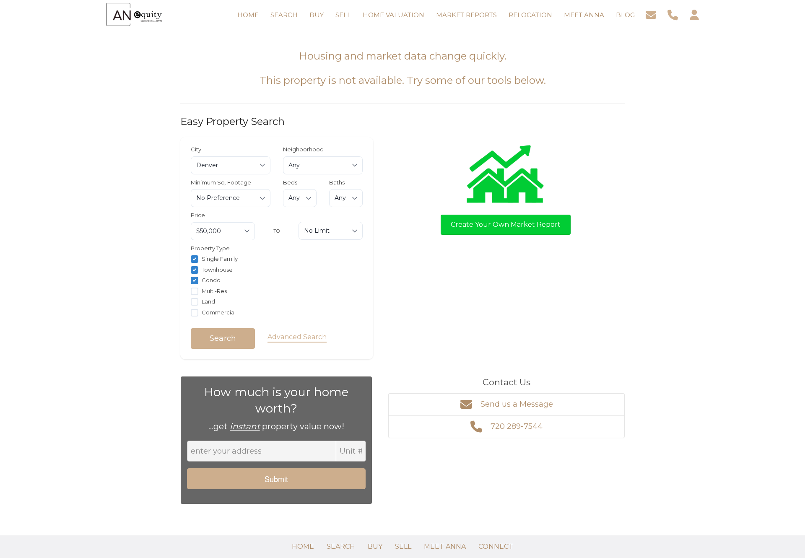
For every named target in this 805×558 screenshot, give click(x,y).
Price (198, 215)
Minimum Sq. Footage (221, 182)
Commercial (219, 312)
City (196, 149)
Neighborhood (303, 149)
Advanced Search (297, 337)
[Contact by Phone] (672, 14)
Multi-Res (214, 291)
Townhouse (217, 269)
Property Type (210, 248)
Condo (211, 280)
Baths (337, 182)
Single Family (220, 258)
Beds (290, 182)
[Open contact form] (651, 14)
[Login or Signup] (694, 14)
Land (208, 301)
